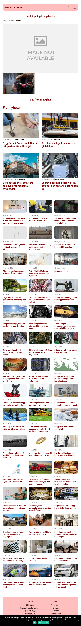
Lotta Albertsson (20, 179)
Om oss (56, 608)
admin (18, 21)
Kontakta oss (56, 614)
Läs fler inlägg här (40, 99)
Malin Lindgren (20, 139)
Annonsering (55, 605)
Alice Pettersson (59, 179)
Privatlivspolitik (43, 623)
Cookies (56, 611)
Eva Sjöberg (57, 139)
